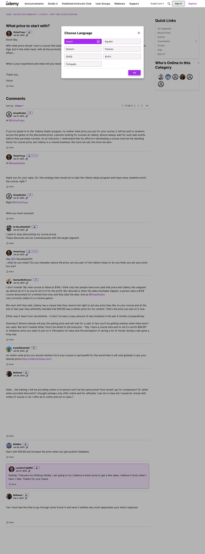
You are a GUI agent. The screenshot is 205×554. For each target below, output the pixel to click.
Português (71, 64)
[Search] (169, 3)
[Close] (139, 33)
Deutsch (70, 49)
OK (134, 72)
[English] (12, 3)
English (69, 41)
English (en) (156, 3)
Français (109, 49)
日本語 (69, 56)
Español (109, 41)
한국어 (108, 56)
